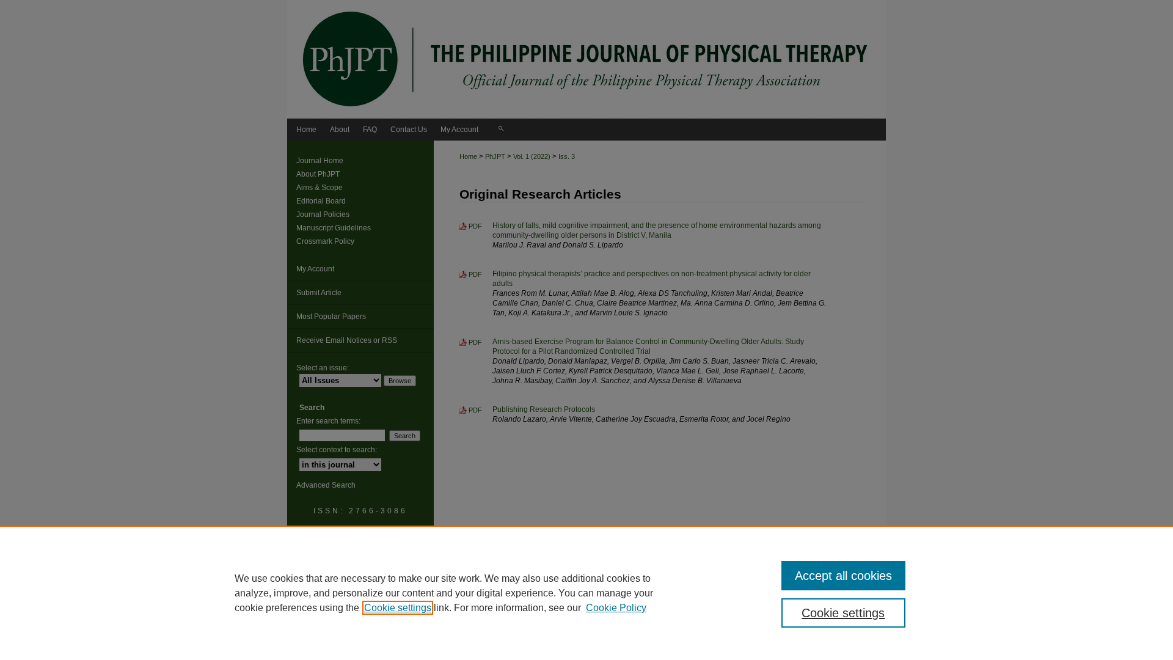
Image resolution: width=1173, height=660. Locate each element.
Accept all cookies (843, 575)
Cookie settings (397, 608)
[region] (586, 593)
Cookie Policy (616, 608)
